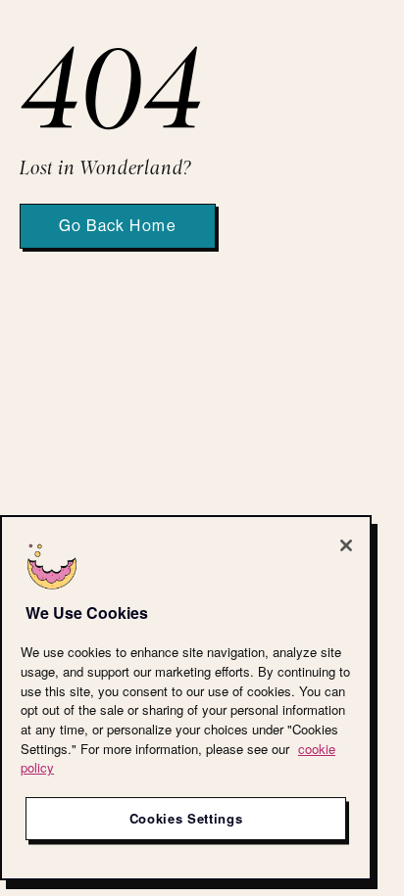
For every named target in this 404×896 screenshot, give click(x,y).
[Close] (346, 545)
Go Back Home (118, 226)
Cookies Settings (186, 818)
